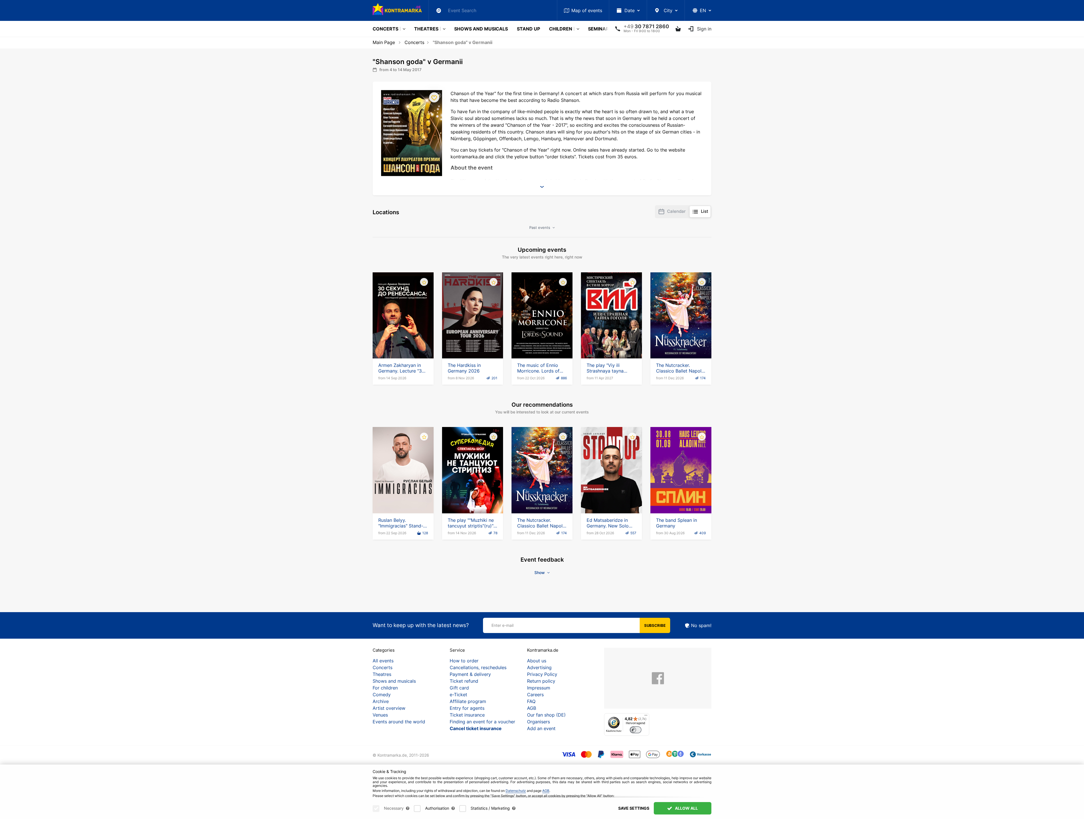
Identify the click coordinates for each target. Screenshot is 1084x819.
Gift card (459, 688)
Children (560, 29)
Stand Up (528, 29)
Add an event (541, 728)
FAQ (531, 701)
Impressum (538, 688)
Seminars (600, 29)
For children (385, 688)
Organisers (538, 721)
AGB (531, 708)
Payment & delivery (470, 674)
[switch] (635, 729)
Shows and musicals (481, 29)
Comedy (382, 694)
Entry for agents (467, 708)
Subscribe (655, 625)
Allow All (686, 808)
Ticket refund (464, 681)
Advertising (539, 667)
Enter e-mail (502, 625)
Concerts (385, 29)
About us (536, 660)
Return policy (541, 681)
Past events (540, 227)
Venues (380, 715)
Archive (381, 701)
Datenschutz (516, 791)
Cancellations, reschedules (478, 667)
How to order (464, 660)
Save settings (633, 808)
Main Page (384, 42)
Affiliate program (468, 701)
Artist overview (389, 708)
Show (540, 572)
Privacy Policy (542, 674)
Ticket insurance (467, 715)
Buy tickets (403, 342)
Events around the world (399, 721)
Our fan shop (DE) (546, 715)
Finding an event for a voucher (482, 721)
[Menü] (645, 716)
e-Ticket (458, 694)
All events (383, 660)
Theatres (426, 29)
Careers (535, 694)
